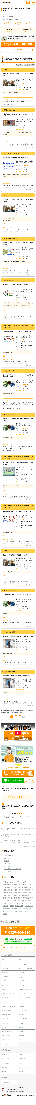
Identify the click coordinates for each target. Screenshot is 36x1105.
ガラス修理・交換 (23, 1002)
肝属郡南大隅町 (7, 898)
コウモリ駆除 (5, 985)
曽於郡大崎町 (19, 906)
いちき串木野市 (15, 900)
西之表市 (25, 903)
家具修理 (21, 1023)
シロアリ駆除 (5, 968)
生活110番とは (5, 1054)
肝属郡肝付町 (29, 890)
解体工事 (21, 1027)
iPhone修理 (4, 1044)
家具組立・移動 (5, 1040)
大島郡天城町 (18, 893)
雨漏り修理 (21, 1006)
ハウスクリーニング (6, 1014)
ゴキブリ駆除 (5, 976)
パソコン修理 (5, 1023)
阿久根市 (5, 882)
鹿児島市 (23, 882)
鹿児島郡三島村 (7, 911)
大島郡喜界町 (7, 884)
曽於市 (30, 900)
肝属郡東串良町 (28, 898)
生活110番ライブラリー (24, 1054)
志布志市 (5, 906)
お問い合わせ (22, 1063)
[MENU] (33, 2)
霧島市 (24, 900)
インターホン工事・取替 (24, 997)
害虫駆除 (13, 921)
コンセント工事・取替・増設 (25, 989)
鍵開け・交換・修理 (6, 1002)
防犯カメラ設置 (5, 1035)
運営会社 (21, 1071)
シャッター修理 (22, 964)
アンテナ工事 (22, 985)
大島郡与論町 (27, 893)
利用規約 (4, 1071)
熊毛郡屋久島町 (26, 887)
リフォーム (21, 1031)
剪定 (3, 959)
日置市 (5, 903)
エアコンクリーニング (7, 1018)
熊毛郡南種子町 (7, 890)
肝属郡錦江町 (18, 898)
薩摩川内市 (11, 903)
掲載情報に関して (23, 1059)
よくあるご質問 (5, 1063)
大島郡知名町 (7, 895)
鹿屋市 (17, 882)
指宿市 (31, 903)
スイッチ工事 (5, 997)
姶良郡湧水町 (29, 906)
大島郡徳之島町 (7, 893)
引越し (20, 1040)
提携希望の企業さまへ (7, 1082)
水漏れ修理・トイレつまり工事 (9, 1006)
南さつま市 (6, 900)
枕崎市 (12, 882)
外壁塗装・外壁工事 (6, 1031)
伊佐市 (21, 911)
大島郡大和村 (16, 887)
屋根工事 (4, 1027)
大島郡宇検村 (7, 887)
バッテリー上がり (23, 1010)
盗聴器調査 (21, 1035)
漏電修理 (4, 989)
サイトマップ (5, 1067)
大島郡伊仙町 (26, 895)
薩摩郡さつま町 (17, 908)
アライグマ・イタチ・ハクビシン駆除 (26, 976)
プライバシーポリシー (24, 1067)
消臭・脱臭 (21, 1014)
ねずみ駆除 (21, 981)
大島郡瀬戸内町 (26, 884)
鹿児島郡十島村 (28, 908)
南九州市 (27, 911)
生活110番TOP (5, 921)
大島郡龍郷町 (16, 884)
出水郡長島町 (7, 908)
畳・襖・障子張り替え (7, 1010)
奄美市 (12, 906)
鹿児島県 (19, 921)
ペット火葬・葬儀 (23, 1018)
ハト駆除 (4, 981)
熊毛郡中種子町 (18, 890)
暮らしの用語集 (5, 1059)
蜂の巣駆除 (4, 972)
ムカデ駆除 (21, 972)
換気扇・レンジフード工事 (8, 993)
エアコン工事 (22, 993)
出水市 (5, 914)
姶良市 (16, 911)
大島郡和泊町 (16, 895)
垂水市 (19, 903)
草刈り (3, 964)
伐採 (20, 959)
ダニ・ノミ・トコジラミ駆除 (25, 968)
